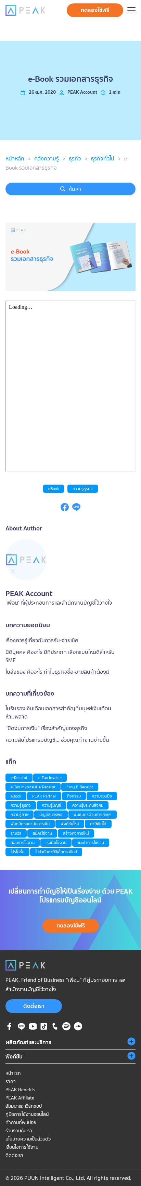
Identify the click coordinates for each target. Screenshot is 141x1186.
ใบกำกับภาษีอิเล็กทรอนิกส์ (56, 851)
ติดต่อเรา (33, 1006)
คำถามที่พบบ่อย (20, 1122)
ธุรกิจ (75, 158)
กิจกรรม (74, 796)
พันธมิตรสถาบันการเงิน (30, 823)
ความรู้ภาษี (19, 814)
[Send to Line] (76, 509)
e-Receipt (19, 777)
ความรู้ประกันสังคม (87, 805)
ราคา (10, 1081)
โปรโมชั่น (17, 851)
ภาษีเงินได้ (98, 823)
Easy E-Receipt (79, 786)
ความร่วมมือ (102, 796)
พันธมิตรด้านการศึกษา (93, 814)
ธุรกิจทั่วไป (102, 158)
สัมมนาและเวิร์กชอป (23, 1106)
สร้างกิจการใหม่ (76, 833)
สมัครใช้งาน (42, 833)
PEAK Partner (44, 796)
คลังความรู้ (46, 158)
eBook (53, 488)
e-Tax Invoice (50, 777)
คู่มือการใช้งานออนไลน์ (27, 1114)
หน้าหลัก (14, 158)
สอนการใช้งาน (23, 842)
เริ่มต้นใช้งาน (56, 842)
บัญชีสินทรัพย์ (51, 814)
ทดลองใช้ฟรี (95, 10)
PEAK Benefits (20, 1089)
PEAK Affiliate (19, 1098)
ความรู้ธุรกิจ (83, 488)
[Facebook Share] (65, 509)
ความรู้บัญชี (51, 805)
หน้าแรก (13, 1073)
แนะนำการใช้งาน (90, 842)
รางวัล (16, 833)
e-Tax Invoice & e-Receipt (33, 786)
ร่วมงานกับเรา (18, 1130)
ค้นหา (74, 189)
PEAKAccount (82, 92)
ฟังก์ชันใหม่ (70, 823)
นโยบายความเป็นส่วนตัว (28, 1139)
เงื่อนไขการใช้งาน (21, 1147)
